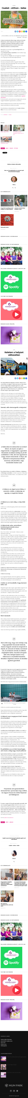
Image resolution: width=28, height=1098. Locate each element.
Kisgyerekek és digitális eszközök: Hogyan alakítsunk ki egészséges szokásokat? (6, 883)
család (11, 148)
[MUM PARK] (14, 1085)
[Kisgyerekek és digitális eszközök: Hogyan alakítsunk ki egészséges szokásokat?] (7, 874)
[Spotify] (17, 1091)
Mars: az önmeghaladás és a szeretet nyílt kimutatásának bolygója (14, 171)
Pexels (10, 114)
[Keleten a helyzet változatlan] (14, 366)
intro (14, 5)
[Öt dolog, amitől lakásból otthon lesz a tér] (18, 128)
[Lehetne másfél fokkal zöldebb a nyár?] (20, 200)
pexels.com (6, 817)
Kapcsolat (3, 1042)
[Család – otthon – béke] (14, 19)
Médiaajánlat (4, 1045)
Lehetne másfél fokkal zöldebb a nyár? (19, 208)
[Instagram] (14, 1091)
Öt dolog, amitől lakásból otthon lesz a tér (18, 133)
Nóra (2, 31)
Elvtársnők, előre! (5, 227)
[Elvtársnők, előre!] (7, 219)
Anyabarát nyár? (4, 143)
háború (11, 822)
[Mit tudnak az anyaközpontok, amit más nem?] (7, 896)
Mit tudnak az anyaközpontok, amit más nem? (7, 905)
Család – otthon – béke (14, 845)
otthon (16, 148)
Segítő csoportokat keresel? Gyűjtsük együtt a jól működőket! (14, 839)
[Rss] (15, 188)
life (14, 349)
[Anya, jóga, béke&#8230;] (6, 128)
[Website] (13, 188)
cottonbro (5, 114)
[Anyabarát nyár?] (6, 139)
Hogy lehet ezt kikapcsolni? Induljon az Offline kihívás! (7, 208)
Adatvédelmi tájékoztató (6, 1041)
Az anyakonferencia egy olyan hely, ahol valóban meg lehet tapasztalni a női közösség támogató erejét (20, 883)
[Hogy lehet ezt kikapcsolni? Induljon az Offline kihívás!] (7, 200)
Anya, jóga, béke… (5, 131)
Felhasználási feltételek (6, 1039)
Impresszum (4, 1044)
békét (7, 148)
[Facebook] (11, 1091)
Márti (2, 378)
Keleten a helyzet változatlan (14, 164)
